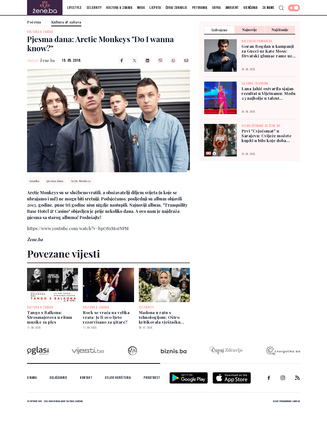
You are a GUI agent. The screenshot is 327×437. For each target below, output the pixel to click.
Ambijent (232, 8)
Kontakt (86, 378)
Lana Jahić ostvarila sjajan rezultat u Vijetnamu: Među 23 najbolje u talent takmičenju (268, 93)
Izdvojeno (219, 30)
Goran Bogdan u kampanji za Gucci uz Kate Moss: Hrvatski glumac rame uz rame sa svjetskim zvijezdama (268, 51)
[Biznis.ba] (173, 350)
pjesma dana (55, 181)
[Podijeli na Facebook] (121, 60)
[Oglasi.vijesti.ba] (38, 351)
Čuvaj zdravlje (176, 8)
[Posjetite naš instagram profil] (282, 377)
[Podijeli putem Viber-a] (160, 60)
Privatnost (152, 378)
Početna (34, 22)
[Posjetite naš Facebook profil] (269, 378)
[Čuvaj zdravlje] (226, 351)
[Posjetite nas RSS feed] (297, 377)
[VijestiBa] (88, 351)
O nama (32, 378)
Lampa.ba (296, 401)
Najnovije (249, 30)
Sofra (216, 8)
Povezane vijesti (63, 253)
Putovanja (199, 8)
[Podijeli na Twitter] (134, 60)
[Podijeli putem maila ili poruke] (186, 60)
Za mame (268, 8)
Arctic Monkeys (81, 181)
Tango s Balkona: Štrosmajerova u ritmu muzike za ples (49, 317)
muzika (34, 181)
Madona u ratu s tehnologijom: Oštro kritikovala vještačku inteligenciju (160, 317)
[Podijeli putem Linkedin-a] (147, 60)
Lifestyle (74, 8)
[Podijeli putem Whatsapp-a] (173, 60)
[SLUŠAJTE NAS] (132, 350)
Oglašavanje (58, 378)
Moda (141, 8)
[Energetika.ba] (283, 351)
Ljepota (155, 8)
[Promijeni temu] (294, 8)
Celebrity (94, 8)
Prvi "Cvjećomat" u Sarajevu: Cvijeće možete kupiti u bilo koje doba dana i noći (266, 135)
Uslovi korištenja (118, 378)
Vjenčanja (250, 8)
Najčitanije (280, 30)
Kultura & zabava (119, 8)
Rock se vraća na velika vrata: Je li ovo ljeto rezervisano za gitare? (106, 317)
